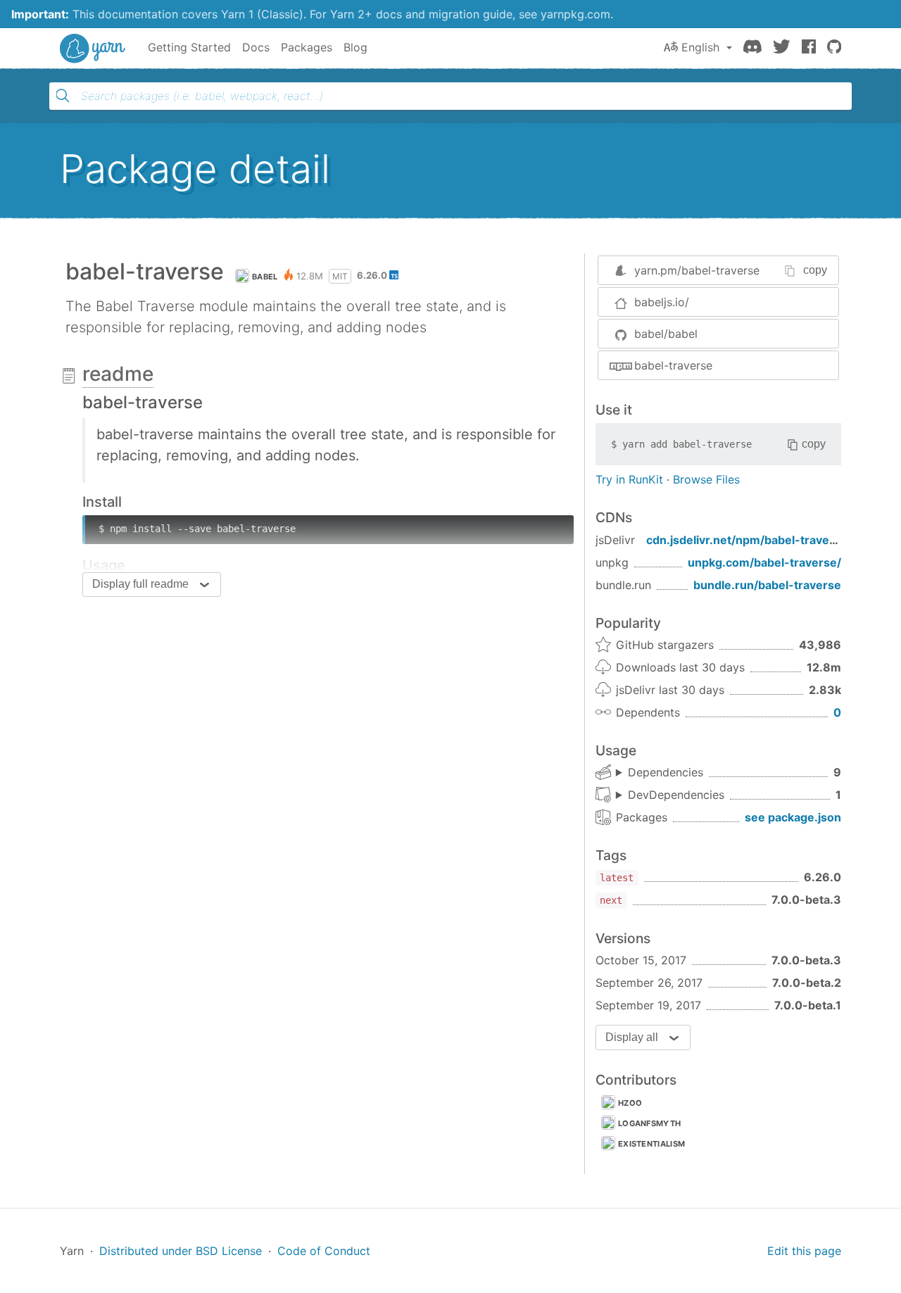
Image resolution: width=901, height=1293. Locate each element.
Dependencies (665, 772)
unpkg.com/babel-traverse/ (764, 562)
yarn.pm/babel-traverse (697, 270)
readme (117, 374)
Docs (256, 47)
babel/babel (666, 334)
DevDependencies (676, 795)
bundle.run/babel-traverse (767, 585)
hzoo (630, 1103)
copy (815, 270)
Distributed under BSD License (180, 1251)
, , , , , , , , (659, 773)
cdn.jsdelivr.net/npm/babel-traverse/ (749, 540)
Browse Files (706, 479)
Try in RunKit (629, 479)
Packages (306, 47)
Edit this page (804, 1251)
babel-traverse (673, 365)
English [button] (700, 47)
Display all (631, 1037)
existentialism (651, 1144)
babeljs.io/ (661, 302)
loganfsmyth (649, 1123)
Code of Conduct (323, 1251)
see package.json (793, 817)
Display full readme (140, 584)
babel (265, 277)
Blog (355, 47)
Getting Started (189, 47)
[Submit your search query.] (62, 95)
